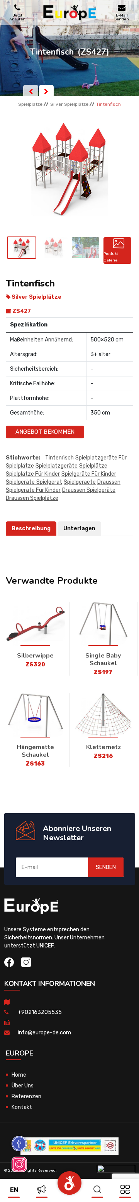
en (14, 1190)
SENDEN (106, 867)
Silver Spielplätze (69, 104)
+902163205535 (40, 1012)
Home (19, 1075)
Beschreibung (31, 528)
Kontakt (22, 1107)
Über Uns (23, 1085)
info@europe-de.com (44, 1032)
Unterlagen (79, 528)
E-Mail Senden (121, 17)
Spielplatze (30, 104)
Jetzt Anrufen (17, 17)
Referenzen (26, 1096)
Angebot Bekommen (45, 431)
